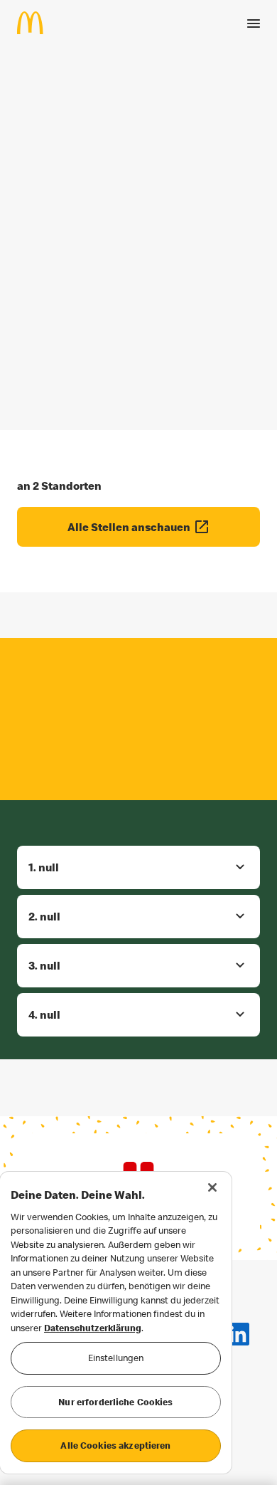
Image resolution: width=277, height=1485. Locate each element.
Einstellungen (116, 1357)
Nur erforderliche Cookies (115, 1401)
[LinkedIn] (238, 1334)
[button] (138, 867)
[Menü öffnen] (253, 23)
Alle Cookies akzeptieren (115, 1445)
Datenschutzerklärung (92, 1327)
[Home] (36, 22)
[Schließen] (212, 1187)
